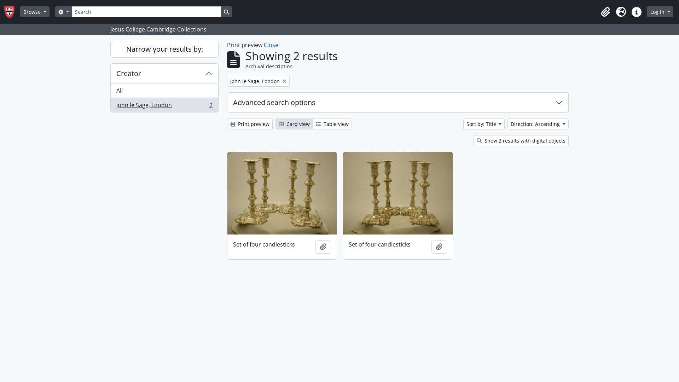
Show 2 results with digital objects (524, 140)
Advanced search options (274, 102)
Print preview (253, 124)
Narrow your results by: (164, 49)
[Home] (12, 12)
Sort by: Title (482, 124)
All (119, 90)
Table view (335, 124)
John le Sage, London (164, 106)
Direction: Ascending (536, 124)
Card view (297, 124)
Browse (32, 11)
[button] (605, 12)
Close (271, 45)
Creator (128, 73)
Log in (658, 11)
